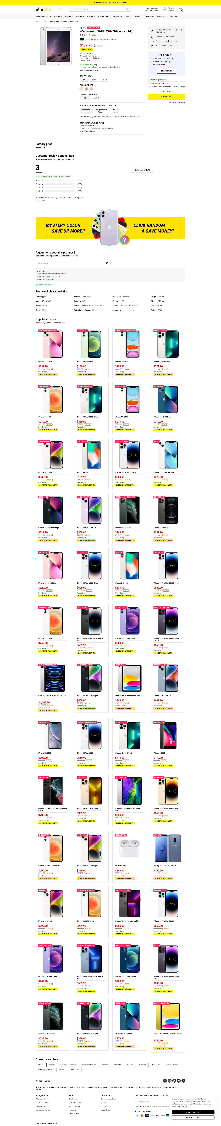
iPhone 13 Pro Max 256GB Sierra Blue (90, 977)
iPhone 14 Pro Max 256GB (163, 921)
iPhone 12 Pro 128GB (161, 528)
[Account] (165, 9)
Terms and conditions (109, 1099)
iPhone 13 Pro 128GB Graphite (127, 921)
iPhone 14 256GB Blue (162, 696)
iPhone (40, 1065)
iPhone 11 (91, 16)
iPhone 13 (69, 16)
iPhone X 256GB (121, 583)
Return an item (74, 1114)
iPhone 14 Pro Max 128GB (125, 472)
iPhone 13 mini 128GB (123, 1034)
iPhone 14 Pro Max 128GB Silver (166, 583)
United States (44, 1081)
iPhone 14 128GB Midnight (87, 1034)
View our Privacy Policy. (179, 1106)
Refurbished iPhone (43, 16)
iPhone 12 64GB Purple (47, 976)
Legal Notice (105, 1110)
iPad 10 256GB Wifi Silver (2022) (127, 696)
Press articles (41, 1106)
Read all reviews (142, 170)
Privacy (103, 1103)
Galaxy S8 (142, 1065)
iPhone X (62, 1070)
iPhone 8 (105, 1065)
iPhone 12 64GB (44, 417)
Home (38, 21)
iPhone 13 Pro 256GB (123, 753)
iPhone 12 (80, 16)
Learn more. (40, 200)
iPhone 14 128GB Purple (86, 528)
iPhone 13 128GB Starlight (163, 472)
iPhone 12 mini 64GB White (49, 866)
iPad (45, 21)
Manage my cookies (43, 1110)
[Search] (126, 9)
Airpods (52, 1065)
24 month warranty (75, 1103)
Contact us (154, 10)
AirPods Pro (117, 16)
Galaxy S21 (138, 16)
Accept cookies (193, 1112)
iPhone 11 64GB (121, 362)
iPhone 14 (58, 16)
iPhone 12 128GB (45, 638)
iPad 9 (128, 16)
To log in (171, 10)
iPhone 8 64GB (159, 753)
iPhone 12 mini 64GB (85, 362)
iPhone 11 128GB (122, 417)
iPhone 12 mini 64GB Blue (125, 976)
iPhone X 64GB (83, 472)
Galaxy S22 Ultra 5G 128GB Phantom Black (52, 809)
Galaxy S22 (150, 16)
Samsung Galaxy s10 (45, 1070)
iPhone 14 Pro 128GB (85, 753)
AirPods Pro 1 (120, 866)
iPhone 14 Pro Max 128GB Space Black (90, 639)
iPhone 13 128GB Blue (162, 417)
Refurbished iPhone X (68, 1065)
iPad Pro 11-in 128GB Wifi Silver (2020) (128, 809)
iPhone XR (117, 1065)
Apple (83, 27)
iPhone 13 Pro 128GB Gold (87, 808)
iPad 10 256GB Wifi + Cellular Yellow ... (167, 1035)
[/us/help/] (147, 9)
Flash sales (156, 1065)
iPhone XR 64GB (44, 753)
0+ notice (97, 35)
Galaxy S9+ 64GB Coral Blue (164, 866)
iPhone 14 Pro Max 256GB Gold (165, 808)
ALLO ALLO (42, 1103)
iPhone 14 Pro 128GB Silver (88, 583)
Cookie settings (193, 1117)
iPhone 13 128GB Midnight (48, 528)
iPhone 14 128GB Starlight (87, 866)
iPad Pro (130, 1065)
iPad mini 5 (174, 16)
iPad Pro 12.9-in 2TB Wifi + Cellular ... (52, 697)
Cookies (104, 1106)
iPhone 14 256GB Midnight (87, 696)
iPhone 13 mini (103, 16)
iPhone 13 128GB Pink (47, 583)
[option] (56, 46)
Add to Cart (167, 97)
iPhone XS (75, 1070)
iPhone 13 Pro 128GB (161, 362)
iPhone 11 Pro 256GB (46, 1034)
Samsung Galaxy (171, 1065)
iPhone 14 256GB (45, 921)
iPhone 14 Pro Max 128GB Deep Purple (166, 977)
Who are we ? (40, 1099)
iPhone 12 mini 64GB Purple (126, 638)
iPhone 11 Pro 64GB (123, 528)
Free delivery (73, 1110)
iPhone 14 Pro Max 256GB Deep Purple (166, 639)
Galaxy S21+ (161, 16)
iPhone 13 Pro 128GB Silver (88, 417)
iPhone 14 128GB (45, 472)
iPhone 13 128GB (45, 362)
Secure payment (74, 1106)
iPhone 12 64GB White (85, 921)
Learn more (166, 71)
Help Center (73, 1099)
